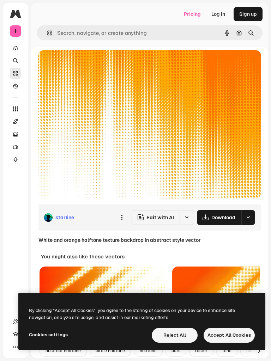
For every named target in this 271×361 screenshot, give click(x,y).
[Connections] (15, 321)
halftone (148, 351)
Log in (218, 14)
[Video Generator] (15, 147)
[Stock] (15, 73)
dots (175, 351)
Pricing (192, 14)
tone (226, 351)
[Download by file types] (248, 217)
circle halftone (110, 351)
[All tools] (15, 109)
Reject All (174, 335)
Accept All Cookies (229, 335)
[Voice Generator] (15, 159)
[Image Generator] (15, 134)
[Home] (15, 48)
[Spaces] (15, 121)
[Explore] (15, 86)
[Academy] (15, 334)
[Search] (15, 60)
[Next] (259, 351)
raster (201, 351)
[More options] (122, 217)
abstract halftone (63, 351)
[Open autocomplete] (46, 33)
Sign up (248, 14)
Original (83, 63)
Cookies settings (48, 335)
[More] (15, 347)
